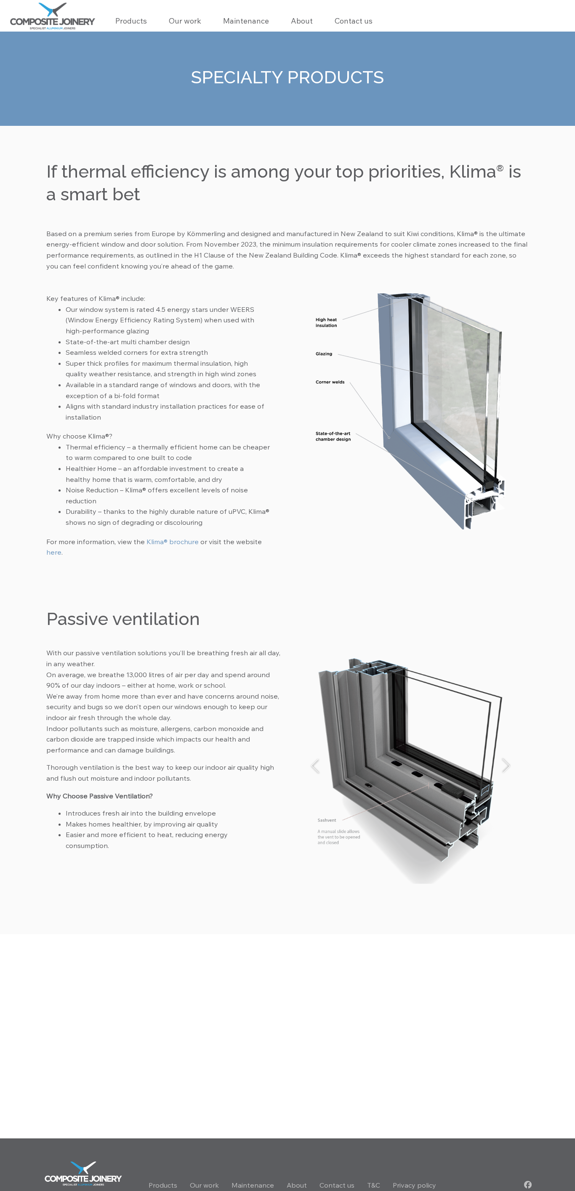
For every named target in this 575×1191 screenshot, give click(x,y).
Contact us (354, 21)
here (53, 552)
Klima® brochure (172, 541)
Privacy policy (414, 1185)
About (302, 21)
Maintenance (246, 21)
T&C (373, 1185)
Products (163, 1185)
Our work (185, 21)
